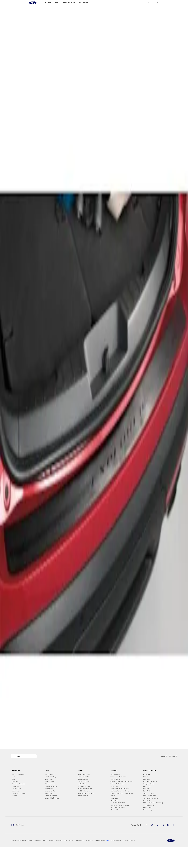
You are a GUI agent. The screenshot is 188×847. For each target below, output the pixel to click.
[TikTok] (173, 825)
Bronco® (164, 756)
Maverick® (173, 756)
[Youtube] (157, 825)
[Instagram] (163, 825)
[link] (30, 840)
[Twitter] (152, 825)
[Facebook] (147, 825)
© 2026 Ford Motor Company (18, 840)
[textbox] (24, 756)
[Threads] (168, 825)
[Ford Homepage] (171, 840)
